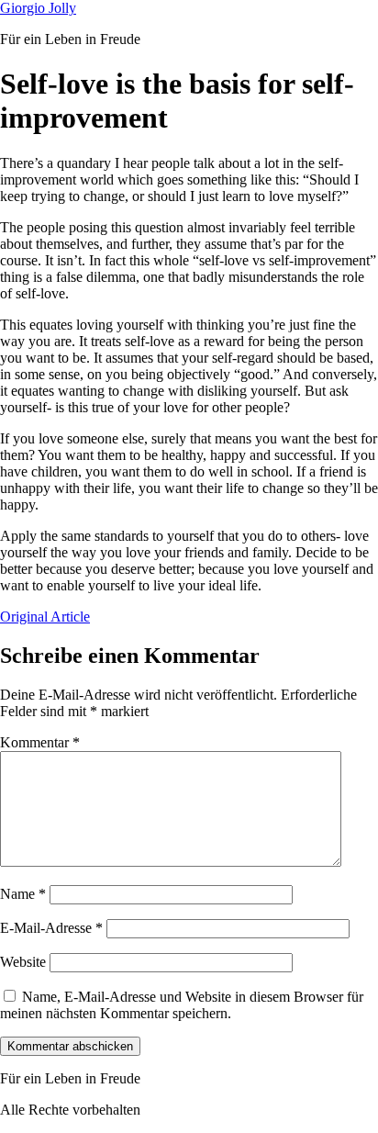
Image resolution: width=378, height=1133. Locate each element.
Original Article (45, 616)
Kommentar (40, 742)
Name (23, 894)
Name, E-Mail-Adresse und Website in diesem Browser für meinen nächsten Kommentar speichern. (181, 1005)
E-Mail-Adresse (51, 928)
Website (23, 962)
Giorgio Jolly (38, 8)
